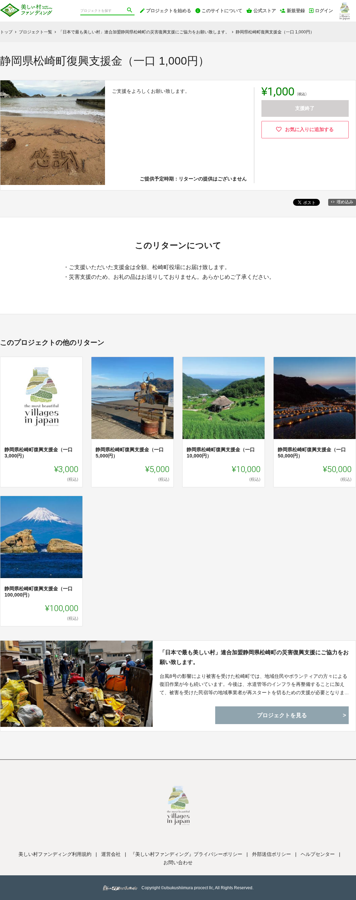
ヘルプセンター (318, 854)
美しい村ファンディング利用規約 (54, 854)
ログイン (324, 10)
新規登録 (296, 10)
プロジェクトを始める (168, 10)
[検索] (130, 10)
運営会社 (111, 854)
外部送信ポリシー (271, 854)
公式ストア (264, 10)
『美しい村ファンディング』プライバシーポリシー (186, 854)
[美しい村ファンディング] (26, 7)
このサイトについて (222, 10)
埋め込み (345, 202)
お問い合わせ (178, 862)
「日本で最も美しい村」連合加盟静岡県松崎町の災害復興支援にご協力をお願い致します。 (254, 657)
